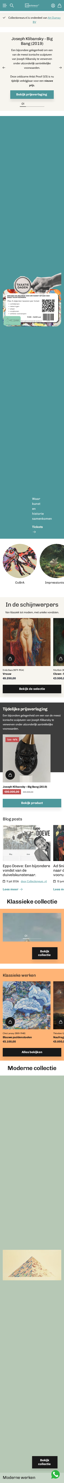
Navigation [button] (4, 5)
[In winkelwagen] (10, 658)
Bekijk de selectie (32, 689)
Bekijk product (32, 803)
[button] (4, 67)
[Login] (53, 5)
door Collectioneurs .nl (34, 881)
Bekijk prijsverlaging (32, 94)
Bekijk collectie (44, 953)
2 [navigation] (32, 936)
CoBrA (19, 582)
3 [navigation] (38, 936)
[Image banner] (32, 305)
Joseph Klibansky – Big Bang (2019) (25, 786)
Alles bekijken (32, 1052)
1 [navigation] (26, 936)
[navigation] (29, 104)
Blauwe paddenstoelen (17, 1037)
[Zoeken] (12, 5)
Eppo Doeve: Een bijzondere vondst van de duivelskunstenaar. (26, 870)
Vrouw (7, 673)
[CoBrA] (20, 561)
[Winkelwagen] (59, 5)
